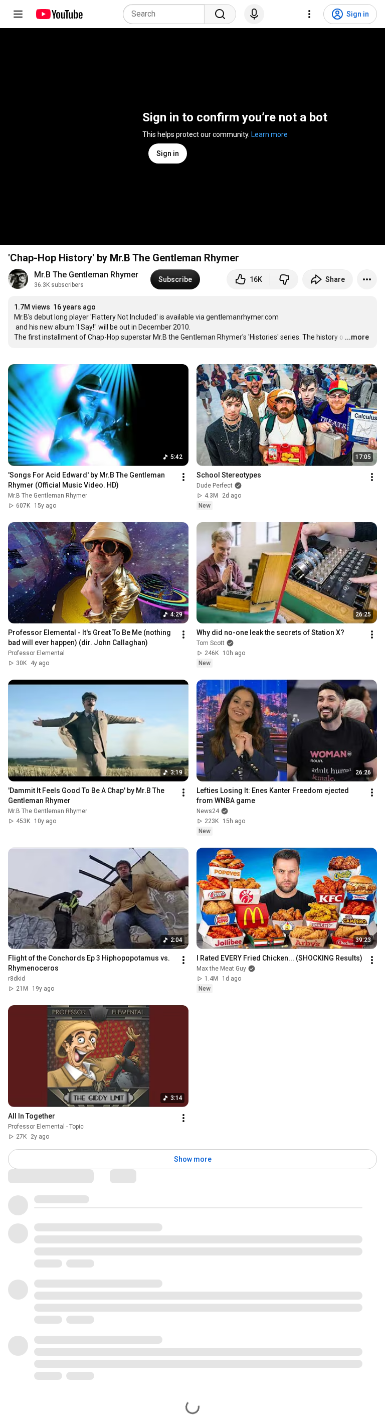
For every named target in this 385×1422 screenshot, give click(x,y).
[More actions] (367, 279)
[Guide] (18, 14)
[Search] (220, 14)
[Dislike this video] (284, 279)
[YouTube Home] (59, 14)
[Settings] (309, 14)
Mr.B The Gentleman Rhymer (86, 274)
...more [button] (357, 337)
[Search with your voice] (254, 14)
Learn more (269, 134)
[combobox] (166, 14)
